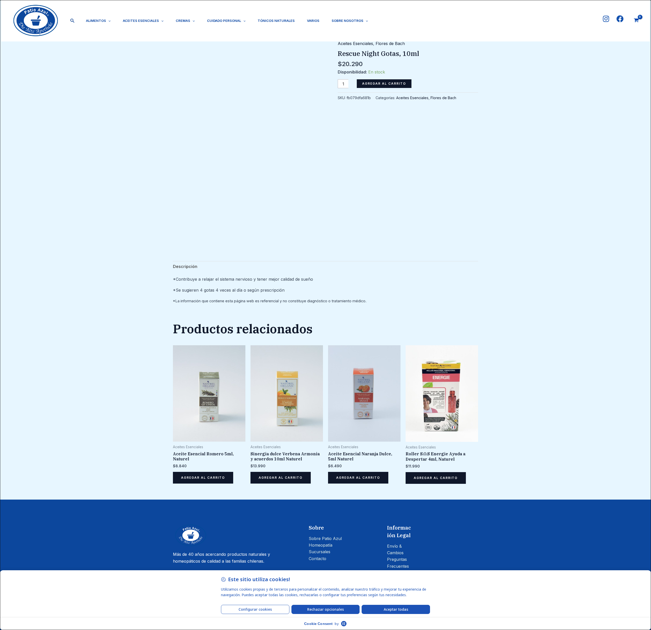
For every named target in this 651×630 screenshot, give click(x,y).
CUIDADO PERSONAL (224, 21)
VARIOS (313, 21)
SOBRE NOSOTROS (347, 21)
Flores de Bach (390, 43)
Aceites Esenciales (355, 43)
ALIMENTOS (96, 21)
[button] (72, 21)
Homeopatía (320, 545)
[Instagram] (606, 18)
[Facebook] (620, 18)
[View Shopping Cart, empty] (636, 21)
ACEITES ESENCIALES (141, 21)
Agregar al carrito (384, 83)
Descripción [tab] (185, 266)
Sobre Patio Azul (325, 538)
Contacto (317, 558)
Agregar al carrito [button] (203, 477)
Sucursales (319, 551)
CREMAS (183, 21)
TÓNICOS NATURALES (276, 21)
